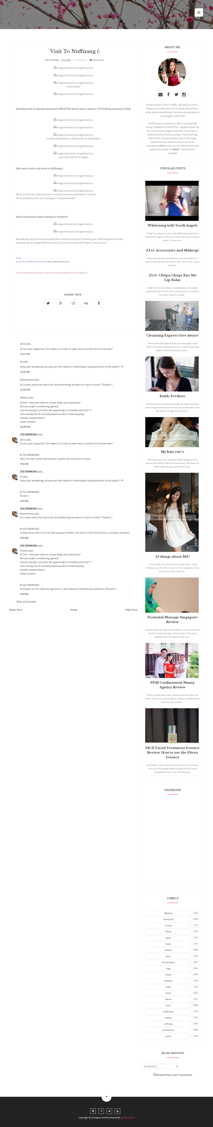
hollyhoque (168, 1011)
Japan (168, 937)
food (168, 1005)
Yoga (168, 968)
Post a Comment (26, 601)
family (168, 993)
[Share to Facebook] (98, 303)
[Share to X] (48, 303)
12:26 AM (25, 371)
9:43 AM (24, 463)
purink (168, 1036)
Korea (168, 944)
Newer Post (15, 609)
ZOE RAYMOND (28, 434)
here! (176, 149)
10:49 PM (25, 426)
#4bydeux (168, 913)
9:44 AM (24, 594)
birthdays (168, 980)
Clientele (181, 1083)
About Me (165, 1083)
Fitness (168, 931)
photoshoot (168, 1030)
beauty (168, 974)
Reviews (168, 950)
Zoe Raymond (128, 1117)
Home (73, 609)
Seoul (168, 956)
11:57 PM (25, 354)
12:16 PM (25, 389)
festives (168, 999)
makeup (168, 1017)
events (168, 987)
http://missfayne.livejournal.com (59, 262)
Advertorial (98, 59)
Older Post (131, 609)
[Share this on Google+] (60, 303)
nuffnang (168, 1023)
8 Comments (81, 59)
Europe (168, 925)
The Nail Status (168, 962)
